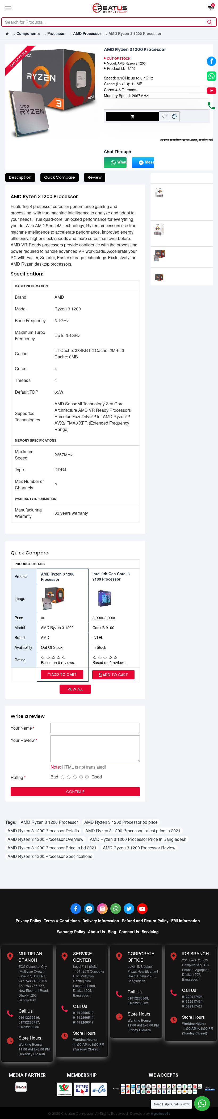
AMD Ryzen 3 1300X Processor (188, 275)
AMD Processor (87, 33)
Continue (75, 791)
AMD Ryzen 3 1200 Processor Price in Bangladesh (138, 839)
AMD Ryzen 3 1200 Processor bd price (121, 822)
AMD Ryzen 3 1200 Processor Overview (45, 839)
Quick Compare (59, 177)
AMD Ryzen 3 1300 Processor (186, 254)
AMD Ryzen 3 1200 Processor (49, 822)
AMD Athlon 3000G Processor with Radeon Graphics (188, 231)
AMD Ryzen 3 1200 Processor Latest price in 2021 (133, 831)
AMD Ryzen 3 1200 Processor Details (43, 831)
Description (20, 177)
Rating (17, 777)
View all (75, 689)
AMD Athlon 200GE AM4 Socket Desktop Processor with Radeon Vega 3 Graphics (190, 199)
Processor (56, 33)
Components (28, 33)
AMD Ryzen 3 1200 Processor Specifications (49, 856)
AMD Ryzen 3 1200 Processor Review (139, 848)
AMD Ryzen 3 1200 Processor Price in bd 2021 (52, 848)
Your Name (21, 728)
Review (95, 177)
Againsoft (160, 1113)
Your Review (23, 740)
